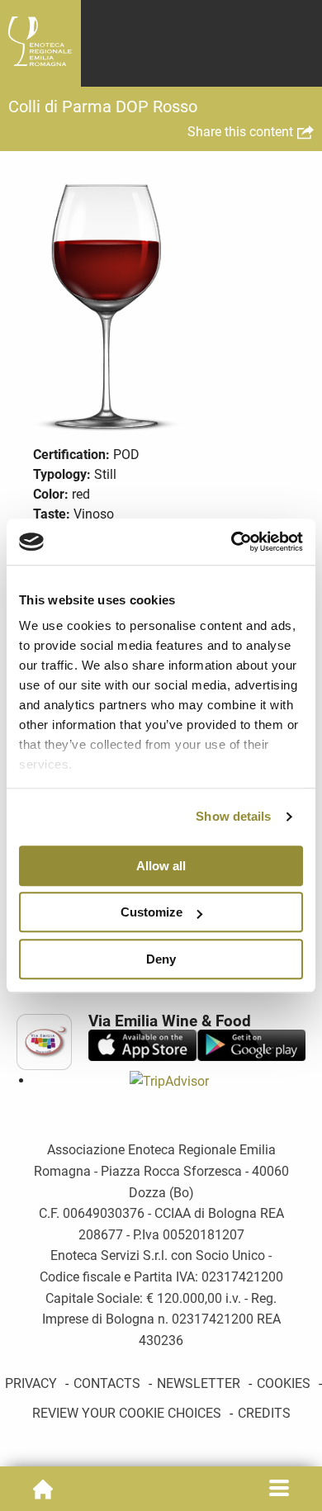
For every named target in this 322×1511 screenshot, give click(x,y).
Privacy (31, 1383)
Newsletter (198, 1383)
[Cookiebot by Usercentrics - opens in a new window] (231, 541)
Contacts (106, 1383)
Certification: (71, 454)
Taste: (51, 514)
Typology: (62, 474)
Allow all (161, 866)
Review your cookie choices (126, 1413)
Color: (51, 494)
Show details (233, 816)
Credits (264, 1413)
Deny (161, 959)
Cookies (283, 1383)
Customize (151, 912)
